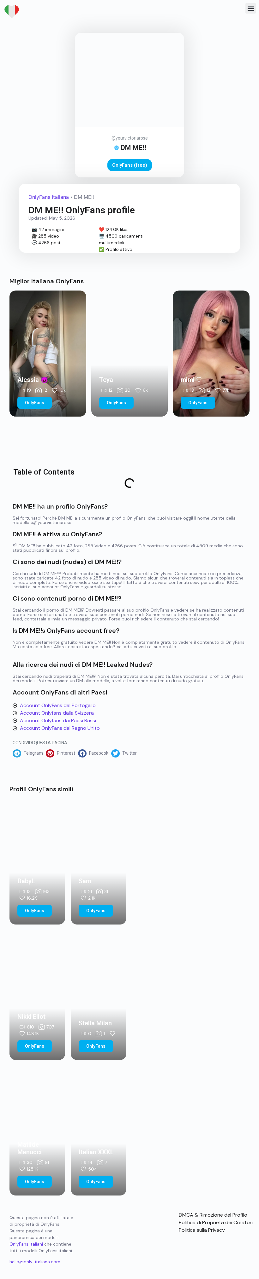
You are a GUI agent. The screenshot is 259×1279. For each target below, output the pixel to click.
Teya (106, 379)
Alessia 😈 (32, 379)
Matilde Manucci (29, 1148)
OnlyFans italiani (26, 1244)
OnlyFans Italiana (48, 197)
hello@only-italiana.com (34, 1262)
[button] (250, 8)
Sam (85, 881)
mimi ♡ (191, 379)
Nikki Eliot (31, 1016)
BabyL (26, 881)
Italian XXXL (96, 1152)
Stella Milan (95, 1023)
